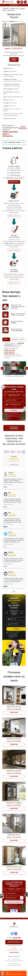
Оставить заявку (14, 181)
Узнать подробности (23, 127)
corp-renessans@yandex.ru (14, 945)
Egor (9, 512)
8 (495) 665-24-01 (14, 173)
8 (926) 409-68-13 (15, 175)
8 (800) (14, 938)
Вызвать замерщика (14, 216)
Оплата (21, 339)
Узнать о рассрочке (14, 250)
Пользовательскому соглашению (13, 416)
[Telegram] (12, 664)
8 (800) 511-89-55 (15, 170)
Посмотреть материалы (14, 428)
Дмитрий (10, 572)
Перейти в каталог (14, 283)
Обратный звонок (14, 942)
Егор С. (10, 532)
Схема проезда (14, 952)
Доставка (15, 339)
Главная (5, 8)
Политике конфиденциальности (13, 415)
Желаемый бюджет (15, 404)
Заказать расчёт (14, 59)
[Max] (15, 664)
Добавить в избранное (14, 956)
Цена (5, 339)
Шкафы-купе (14, 8)
